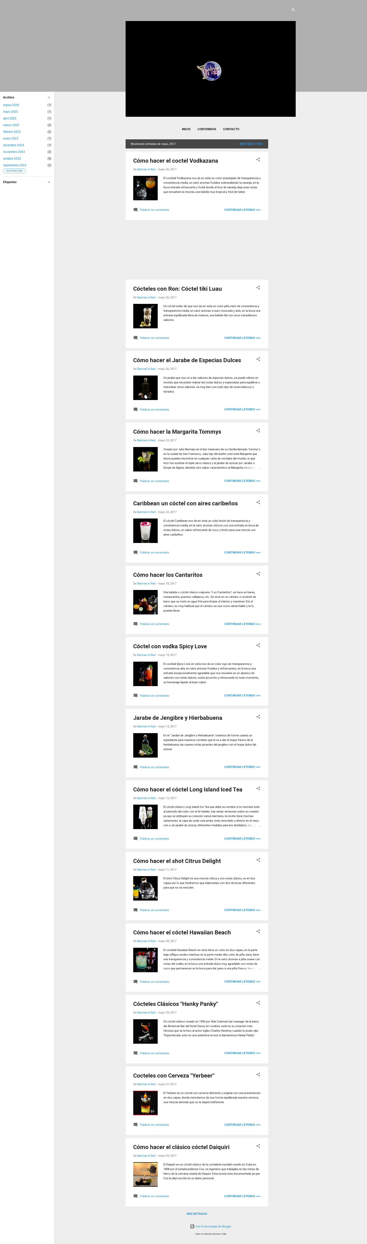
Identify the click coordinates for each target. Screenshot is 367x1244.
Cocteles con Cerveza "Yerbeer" (173, 1075)
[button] (258, 160)
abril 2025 (9, 118)
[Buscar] (293, 10)
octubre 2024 (12, 158)
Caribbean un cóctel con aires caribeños (185, 503)
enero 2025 (10, 138)
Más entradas (197, 1213)
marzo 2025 (11, 125)
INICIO (186, 129)
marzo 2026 (11, 105)
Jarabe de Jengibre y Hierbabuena (177, 717)
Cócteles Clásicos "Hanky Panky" (175, 1004)
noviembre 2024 (14, 152)
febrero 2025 (12, 132)
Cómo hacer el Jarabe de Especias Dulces (187, 360)
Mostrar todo (251, 144)
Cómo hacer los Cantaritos (167, 574)
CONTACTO (231, 129)
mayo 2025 (10, 112)
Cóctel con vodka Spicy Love (170, 646)
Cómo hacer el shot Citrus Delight (177, 861)
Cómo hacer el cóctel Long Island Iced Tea (187, 789)
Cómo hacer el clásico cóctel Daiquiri (181, 1147)
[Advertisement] (283, 196)
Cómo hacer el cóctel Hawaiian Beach (182, 932)
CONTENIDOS (206, 129)
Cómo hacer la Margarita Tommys (177, 431)
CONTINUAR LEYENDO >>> (242, 210)
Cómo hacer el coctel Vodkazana (175, 160)
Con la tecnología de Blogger (213, 1226)
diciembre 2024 (13, 145)
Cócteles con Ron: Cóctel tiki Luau (177, 288)
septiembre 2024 (14, 165)
